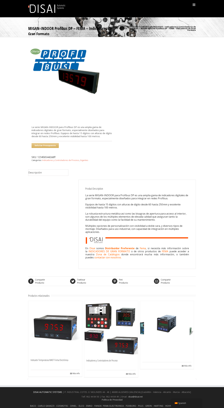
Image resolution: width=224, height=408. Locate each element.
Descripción (35, 172)
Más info (76, 373)
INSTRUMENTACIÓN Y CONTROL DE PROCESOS (141, 27)
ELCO (81, 405)
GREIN (148, 405)
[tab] (48, 172)
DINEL (73, 405)
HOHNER (169, 405)
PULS (140, 405)
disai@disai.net (135, 396)
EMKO (89, 405)
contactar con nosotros (107, 257)
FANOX (97, 405)
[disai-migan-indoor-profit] (70, 79)
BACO (33, 405)
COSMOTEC (62, 405)
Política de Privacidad (112, 399)
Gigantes (134, 28)
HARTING (158, 405)
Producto (40, 281)
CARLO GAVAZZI (46, 405)
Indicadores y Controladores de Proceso (60, 160)
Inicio (114, 27)
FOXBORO (131, 405)
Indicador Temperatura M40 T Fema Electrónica (49, 360)
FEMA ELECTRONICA (113, 405)
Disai (92, 248)
